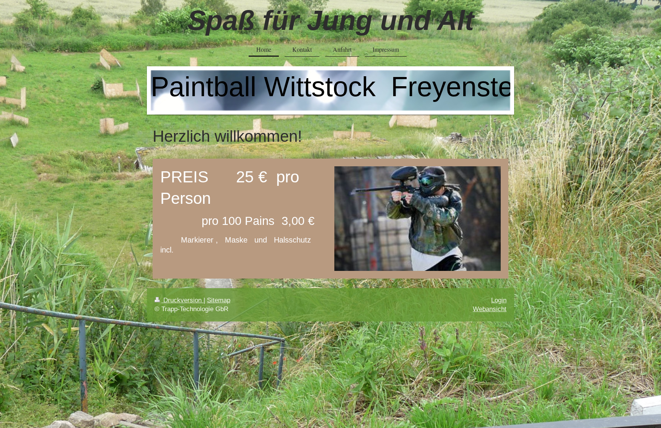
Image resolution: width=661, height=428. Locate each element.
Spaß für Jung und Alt (330, 20)
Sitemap (218, 300)
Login (498, 300)
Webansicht (489, 309)
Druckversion (182, 300)
